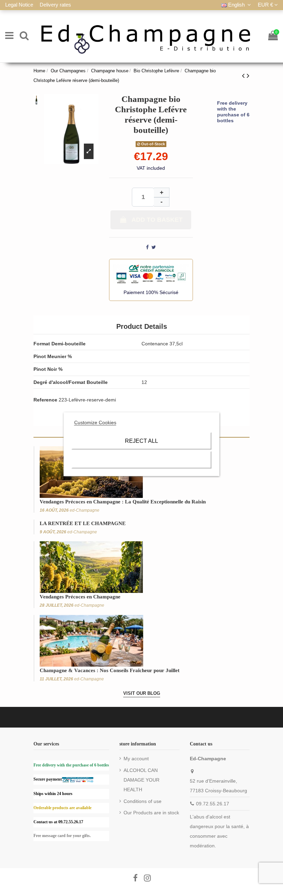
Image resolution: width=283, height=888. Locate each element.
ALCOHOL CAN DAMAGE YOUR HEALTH (141, 779)
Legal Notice (20, 5)
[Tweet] (154, 247)
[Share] (147, 247)
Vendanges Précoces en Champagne (80, 596)
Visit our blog (141, 693)
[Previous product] (244, 76)
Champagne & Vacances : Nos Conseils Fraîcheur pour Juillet (109, 670)
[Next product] (248, 76)
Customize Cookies (95, 422)
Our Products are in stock (151, 812)
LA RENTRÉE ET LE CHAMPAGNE (83, 523)
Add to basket (157, 219)
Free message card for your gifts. (62, 835)
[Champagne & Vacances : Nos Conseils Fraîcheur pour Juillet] (91, 640)
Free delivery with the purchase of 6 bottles (233, 111)
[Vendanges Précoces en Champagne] (91, 567)
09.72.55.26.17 (212, 803)
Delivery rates (55, 5)
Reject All (141, 440)
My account (136, 758)
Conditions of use (143, 801)
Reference (45, 400)
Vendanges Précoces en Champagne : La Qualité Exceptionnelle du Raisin (123, 501)
